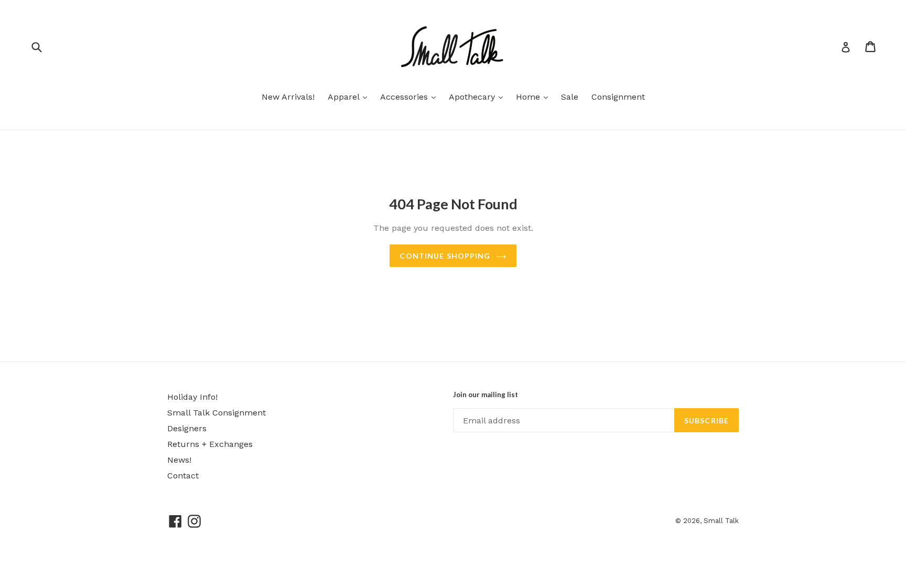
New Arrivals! (288, 97)
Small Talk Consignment (216, 413)
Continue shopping (445, 255)
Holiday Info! (192, 397)
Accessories (410, 96)
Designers (187, 428)
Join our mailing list (485, 395)
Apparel (350, 96)
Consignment (618, 97)
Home (534, 96)
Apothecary (478, 96)
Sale (569, 97)
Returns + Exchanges (210, 444)
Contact (183, 476)
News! (179, 460)
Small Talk (721, 521)
